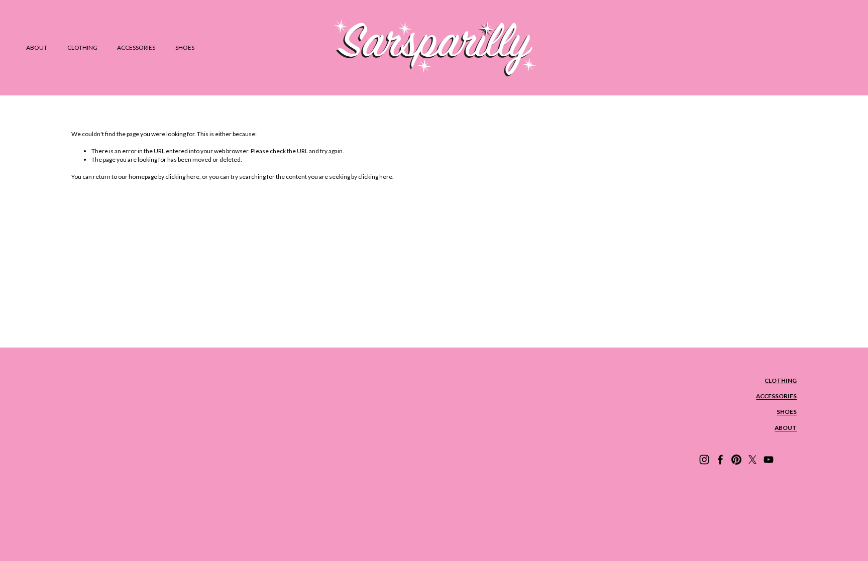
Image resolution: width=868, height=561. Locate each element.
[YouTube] (769, 460)
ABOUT (36, 47)
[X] (752, 460)
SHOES (184, 47)
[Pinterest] (736, 460)
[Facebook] (720, 460)
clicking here (182, 176)
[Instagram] (704, 460)
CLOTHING (82, 47)
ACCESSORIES (136, 47)
